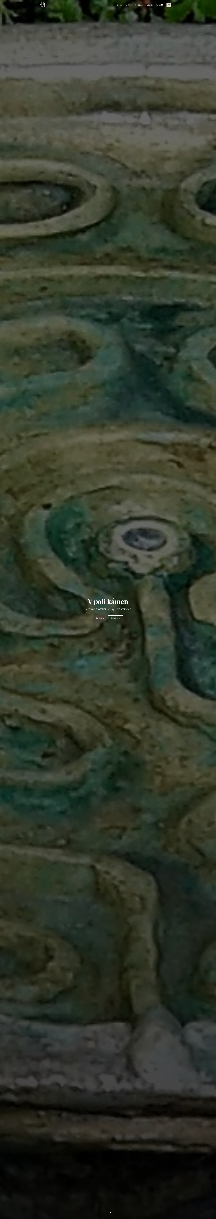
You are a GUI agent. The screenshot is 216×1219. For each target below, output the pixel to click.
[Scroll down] (110, 1213)
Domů (119, 5)
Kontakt (159, 5)
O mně (129, 5)
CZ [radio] (169, 5)
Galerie (150, 5)
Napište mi (115, 618)
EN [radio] (174, 5)
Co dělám (139, 5)
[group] (171, 5)
